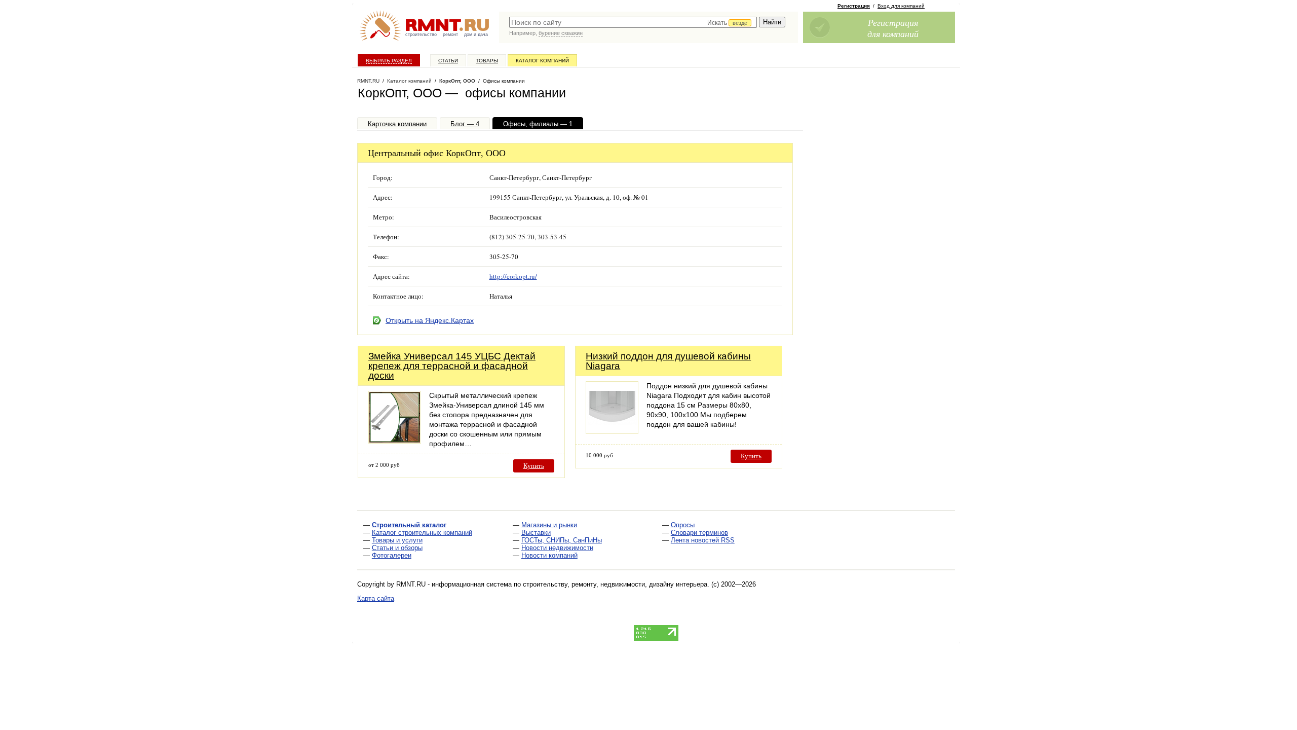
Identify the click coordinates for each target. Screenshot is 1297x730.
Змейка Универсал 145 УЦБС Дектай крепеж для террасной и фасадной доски (452, 366)
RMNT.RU (368, 81)
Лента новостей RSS (703, 540)
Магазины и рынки (549, 525)
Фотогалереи (391, 555)
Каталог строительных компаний (422, 532)
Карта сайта (375, 598)
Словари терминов (699, 532)
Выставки (536, 532)
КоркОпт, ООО (457, 81)
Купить (533, 465)
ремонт (450, 34)
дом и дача (476, 34)
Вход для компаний (901, 6)
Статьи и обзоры (397, 548)
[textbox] (633, 22)
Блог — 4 (464, 124)
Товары (487, 60)
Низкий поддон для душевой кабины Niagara (668, 361)
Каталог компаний (542, 60)
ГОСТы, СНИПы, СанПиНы (561, 540)
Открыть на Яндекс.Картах (430, 320)
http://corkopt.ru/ (513, 276)
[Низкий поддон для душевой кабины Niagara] (612, 431)
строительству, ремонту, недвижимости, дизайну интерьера (615, 584)
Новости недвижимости (557, 548)
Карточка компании (397, 124)
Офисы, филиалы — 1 (538, 124)
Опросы (683, 525)
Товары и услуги (397, 540)
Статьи (448, 60)
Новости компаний (549, 555)
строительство (421, 34)
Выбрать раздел (389, 60)
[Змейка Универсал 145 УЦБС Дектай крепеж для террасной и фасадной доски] (395, 441)
